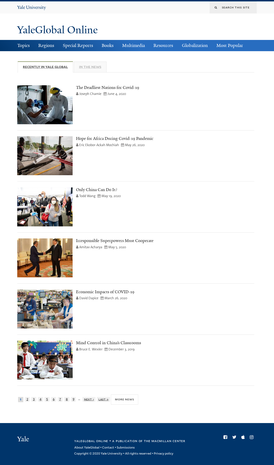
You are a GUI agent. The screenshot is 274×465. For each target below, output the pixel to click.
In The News (90, 67)
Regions (46, 45)
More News (124, 399)
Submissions (126, 447)
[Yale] (23, 439)
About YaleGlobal (86, 447)
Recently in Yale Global (48, 67)
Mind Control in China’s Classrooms (108, 342)
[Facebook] (226, 437)
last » (103, 399)
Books (108, 45)
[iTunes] (244, 437)
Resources (163, 45)
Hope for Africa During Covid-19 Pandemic (114, 138)
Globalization (195, 45)
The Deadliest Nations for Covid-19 (107, 87)
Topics (23, 45)
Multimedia (133, 45)
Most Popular (229, 45)
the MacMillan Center (164, 441)
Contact (108, 447)
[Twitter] (235, 437)
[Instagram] (253, 437)
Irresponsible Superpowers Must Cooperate (114, 240)
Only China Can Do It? (96, 189)
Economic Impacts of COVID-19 (105, 291)
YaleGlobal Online (57, 30)
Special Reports (78, 45)
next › (89, 399)
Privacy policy (163, 453)
